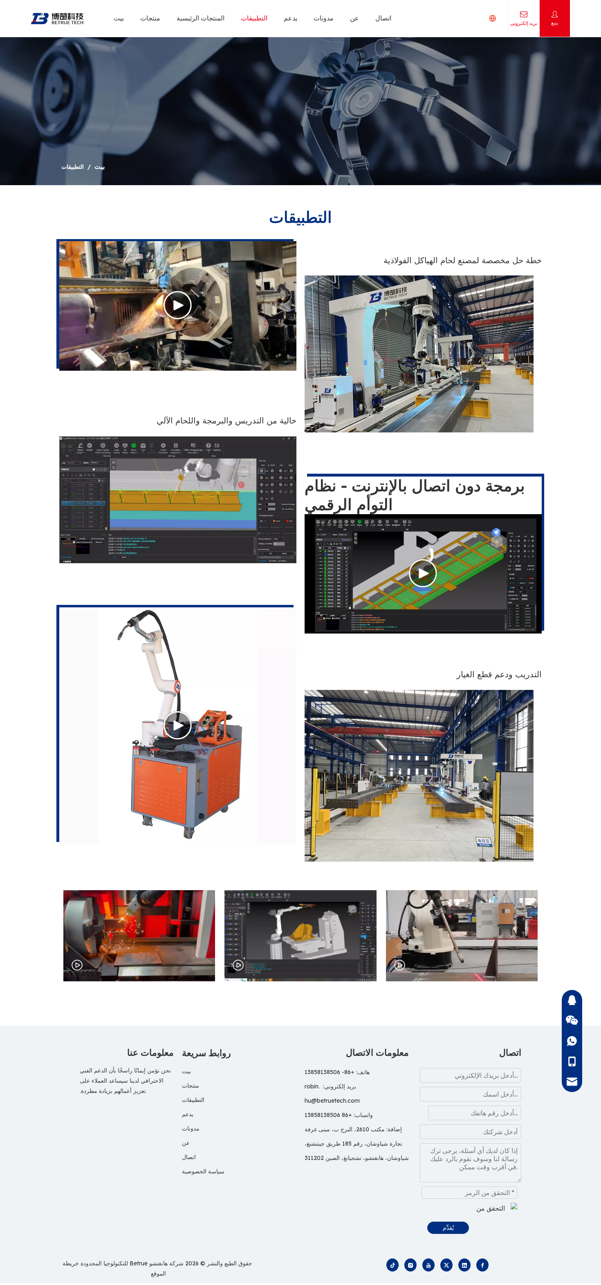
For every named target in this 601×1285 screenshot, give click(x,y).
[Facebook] (482, 1265)
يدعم (290, 18)
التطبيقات (254, 18)
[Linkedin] (464, 1265)
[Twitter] (446, 1265)
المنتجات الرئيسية (200, 18)
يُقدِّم (448, 1227)
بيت (119, 18)
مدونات (324, 18)
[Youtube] (428, 1265)
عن (354, 18)
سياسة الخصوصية (203, 1171)
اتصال (383, 18)
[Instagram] (410, 1265)
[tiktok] (392, 1265)
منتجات (150, 18)
